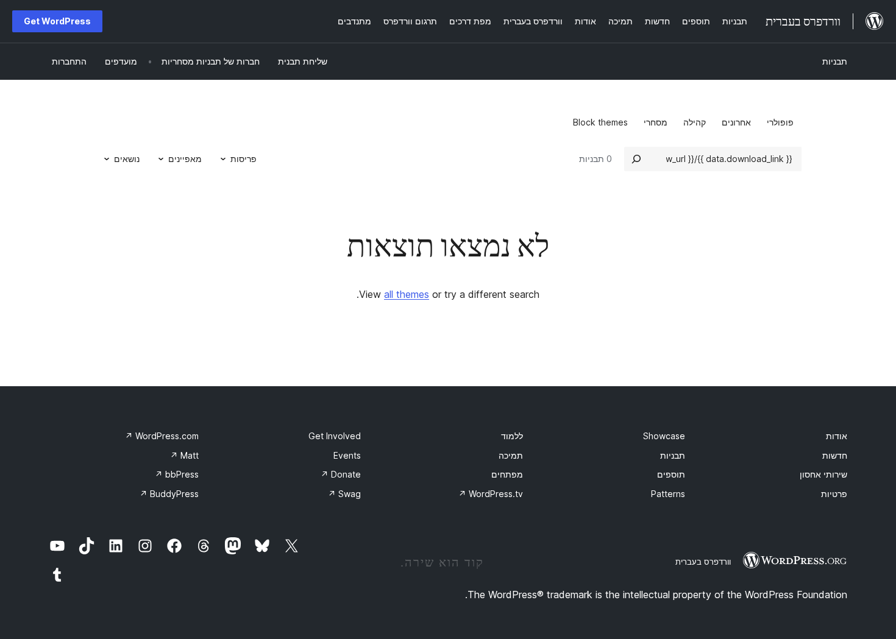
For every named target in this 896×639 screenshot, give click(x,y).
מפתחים (507, 474)
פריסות (243, 159)
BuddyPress (169, 494)
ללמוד (512, 436)
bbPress (177, 474)
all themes (406, 294)
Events (347, 455)
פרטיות (834, 494)
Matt (184, 455)
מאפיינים (185, 159)
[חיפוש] (636, 159)
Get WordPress (57, 21)
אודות (836, 436)
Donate (341, 474)
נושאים (127, 159)
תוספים (671, 474)
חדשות (834, 455)
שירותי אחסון (823, 474)
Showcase (664, 436)
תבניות (834, 61)
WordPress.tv (490, 494)
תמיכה (511, 455)
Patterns (668, 494)
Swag (344, 494)
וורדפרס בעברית (703, 562)
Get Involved (334, 436)
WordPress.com (162, 436)
